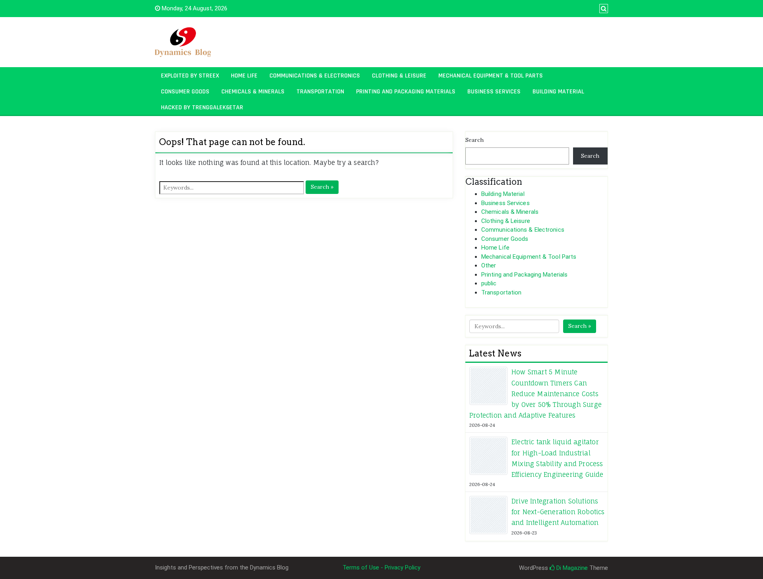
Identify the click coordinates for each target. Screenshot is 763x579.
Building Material (558, 91)
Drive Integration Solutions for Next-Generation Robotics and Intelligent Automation (558, 512)
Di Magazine (571, 567)
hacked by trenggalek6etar (202, 107)
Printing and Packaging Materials (405, 91)
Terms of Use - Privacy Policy (381, 567)
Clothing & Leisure (399, 76)
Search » (322, 186)
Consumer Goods (185, 91)
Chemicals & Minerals (253, 91)
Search (474, 139)
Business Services (494, 91)
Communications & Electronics (314, 76)
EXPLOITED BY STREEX (190, 76)
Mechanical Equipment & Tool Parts (490, 76)
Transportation (320, 91)
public (489, 283)
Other (488, 265)
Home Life (244, 76)
